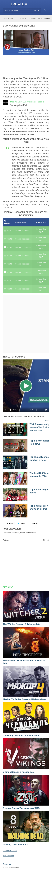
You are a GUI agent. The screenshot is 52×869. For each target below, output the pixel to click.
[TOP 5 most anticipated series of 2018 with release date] (15, 436)
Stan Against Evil (27, 102)
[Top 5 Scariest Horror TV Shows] (15, 452)
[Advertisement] (25, 66)
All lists (46, 420)
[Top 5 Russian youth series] (15, 501)
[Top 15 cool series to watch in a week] (15, 468)
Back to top (7, 864)
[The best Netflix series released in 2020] (15, 484)
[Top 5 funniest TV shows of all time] (15, 517)
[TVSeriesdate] (17, 4)
